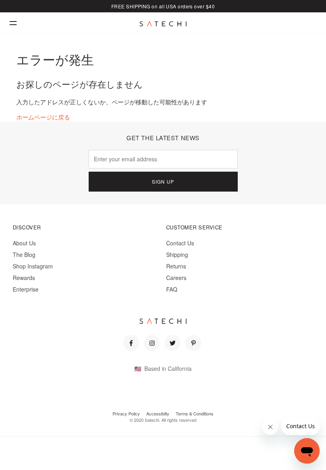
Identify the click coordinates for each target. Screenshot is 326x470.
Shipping (177, 254)
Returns (176, 266)
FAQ (171, 289)
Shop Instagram (33, 266)
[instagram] (152, 343)
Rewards (24, 278)
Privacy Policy (126, 413)
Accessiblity (157, 413)
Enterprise (26, 289)
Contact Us (180, 243)
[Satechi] (163, 24)
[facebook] (131, 343)
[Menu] (13, 22)
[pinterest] (193, 343)
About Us (24, 243)
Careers (176, 278)
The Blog (24, 254)
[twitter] (172, 343)
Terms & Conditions (194, 413)
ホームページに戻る (43, 117)
